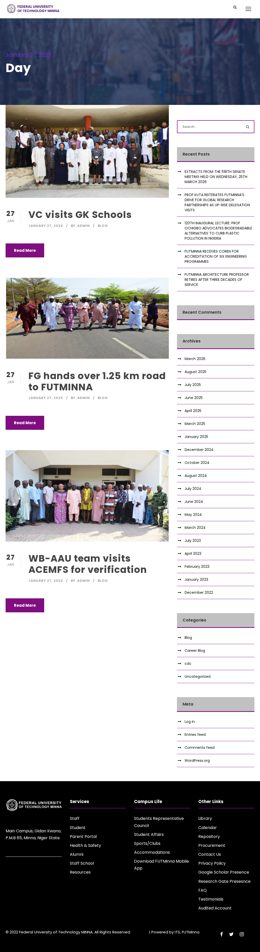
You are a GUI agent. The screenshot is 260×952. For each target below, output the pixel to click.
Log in (190, 721)
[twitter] (231, 934)
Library (205, 818)
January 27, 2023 (45, 225)
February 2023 (197, 566)
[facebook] (221, 934)
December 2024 (199, 449)
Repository (209, 836)
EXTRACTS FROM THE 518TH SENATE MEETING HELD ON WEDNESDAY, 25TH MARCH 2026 (216, 176)
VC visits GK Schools (80, 214)
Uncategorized (197, 676)
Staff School (82, 863)
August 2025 (195, 371)
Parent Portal (83, 836)
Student (78, 828)
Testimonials (210, 899)
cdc (188, 663)
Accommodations (152, 852)
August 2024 (196, 475)
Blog (103, 225)
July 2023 (193, 540)
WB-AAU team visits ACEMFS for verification (87, 564)
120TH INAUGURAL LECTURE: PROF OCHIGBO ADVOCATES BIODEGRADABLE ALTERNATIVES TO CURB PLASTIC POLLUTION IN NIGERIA (218, 230)
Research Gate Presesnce (224, 881)
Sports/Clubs (147, 843)
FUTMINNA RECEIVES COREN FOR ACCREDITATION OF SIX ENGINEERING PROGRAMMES (216, 256)
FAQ (202, 890)
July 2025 (193, 384)
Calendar (207, 828)
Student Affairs (149, 834)
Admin (83, 225)
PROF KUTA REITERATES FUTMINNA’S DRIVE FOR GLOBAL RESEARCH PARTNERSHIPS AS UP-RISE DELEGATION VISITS (217, 202)
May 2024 (193, 514)
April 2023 (193, 553)
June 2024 (194, 501)
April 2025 (193, 410)
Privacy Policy (212, 863)
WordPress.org (197, 760)
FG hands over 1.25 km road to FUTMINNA (97, 381)
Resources (80, 872)
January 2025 (196, 436)
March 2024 (195, 527)
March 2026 (195, 358)
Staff (74, 818)
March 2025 (195, 423)
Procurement (211, 845)
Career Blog (195, 650)
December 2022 (199, 592)
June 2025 (194, 397)
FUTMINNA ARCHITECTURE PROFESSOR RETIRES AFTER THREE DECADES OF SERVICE (217, 279)
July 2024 (193, 488)
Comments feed (200, 747)
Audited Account (215, 908)
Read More (25, 250)
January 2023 (196, 579)
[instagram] (242, 934)
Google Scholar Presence (223, 872)
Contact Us (209, 854)
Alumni (76, 854)
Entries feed (195, 734)
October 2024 (197, 462)
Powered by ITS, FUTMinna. (175, 932)
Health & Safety (85, 845)
